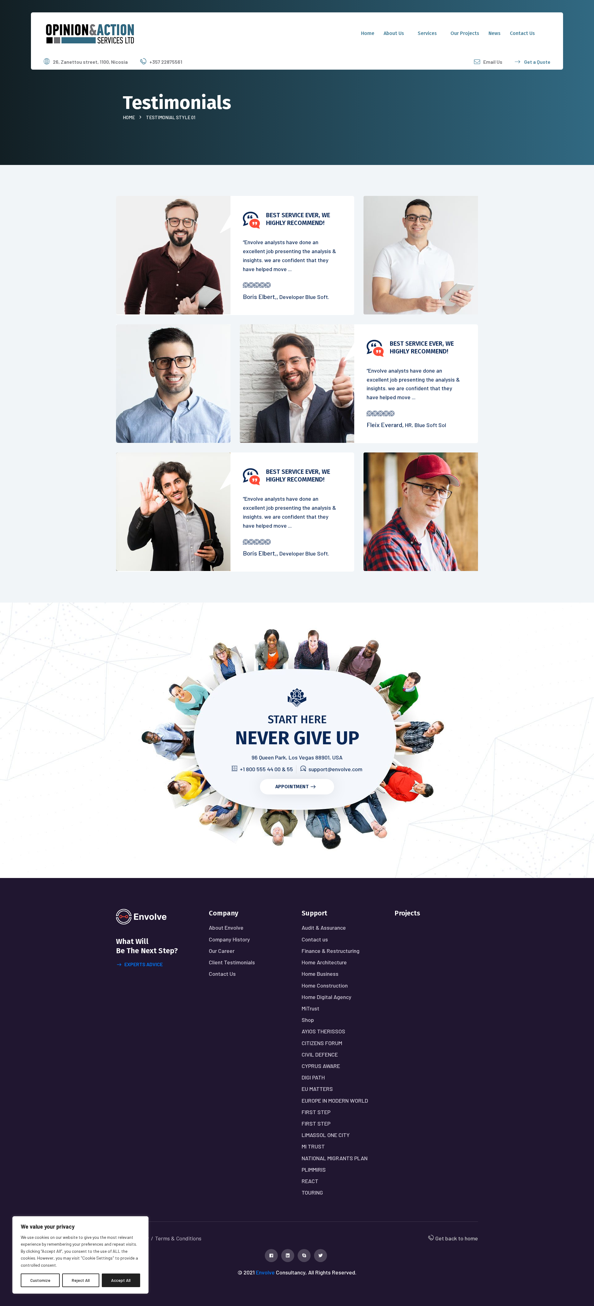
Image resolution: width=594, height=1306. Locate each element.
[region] (80, 1255)
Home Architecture (324, 962)
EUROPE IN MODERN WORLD (335, 1100)
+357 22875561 (165, 62)
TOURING (312, 1192)
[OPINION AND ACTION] (90, 33)
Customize (40, 1280)
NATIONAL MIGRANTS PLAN (335, 1158)
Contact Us (222, 973)
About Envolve (226, 927)
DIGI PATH (313, 1077)
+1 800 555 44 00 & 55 (266, 769)
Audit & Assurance (324, 927)
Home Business (320, 973)
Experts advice (143, 964)
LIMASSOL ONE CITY (326, 1134)
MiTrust (310, 1008)
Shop (308, 1019)
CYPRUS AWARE (321, 1065)
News (495, 33)
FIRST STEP (316, 1112)
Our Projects (464, 33)
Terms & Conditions (178, 1238)
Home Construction (325, 985)
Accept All (121, 1280)
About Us (394, 33)
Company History (229, 939)
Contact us (522, 33)
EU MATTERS (317, 1088)
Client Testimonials (232, 962)
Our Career (222, 950)
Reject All (81, 1280)
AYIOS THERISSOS (323, 1031)
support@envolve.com (335, 769)
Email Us (492, 62)
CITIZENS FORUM (322, 1043)
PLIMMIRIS (314, 1169)
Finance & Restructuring (330, 950)
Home (367, 33)
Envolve (265, 1272)
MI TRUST (313, 1146)
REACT (310, 1181)
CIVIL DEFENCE (320, 1054)
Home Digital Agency (326, 996)
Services (427, 33)
